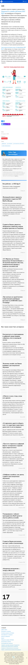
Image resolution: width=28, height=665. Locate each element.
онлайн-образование (6, 145)
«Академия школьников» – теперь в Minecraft (11, 569)
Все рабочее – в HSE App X (11, 184)
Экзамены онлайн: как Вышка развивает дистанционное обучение (12, 365)
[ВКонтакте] (2, 121)
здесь (13, 656)
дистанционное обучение (18, 143)
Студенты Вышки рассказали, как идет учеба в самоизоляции (13, 542)
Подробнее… (16, 175)
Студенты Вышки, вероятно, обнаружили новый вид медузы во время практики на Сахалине (13, 226)
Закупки (2, 638)
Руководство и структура (6, 631)
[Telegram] (4, 121)
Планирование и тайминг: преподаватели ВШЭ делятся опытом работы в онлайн (12, 516)
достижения (9, 143)
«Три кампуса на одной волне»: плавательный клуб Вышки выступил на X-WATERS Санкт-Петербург (13, 299)
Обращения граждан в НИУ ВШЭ (7, 639)
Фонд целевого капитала (6, 641)
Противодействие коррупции (7, 643)
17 (6, 597)
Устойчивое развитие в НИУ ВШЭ (7, 633)
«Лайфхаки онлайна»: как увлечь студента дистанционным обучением (13, 476)
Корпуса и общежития (5, 636)
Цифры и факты (4, 629)
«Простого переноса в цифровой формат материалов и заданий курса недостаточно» (13, 445)
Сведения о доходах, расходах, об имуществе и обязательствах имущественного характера (10, 645)
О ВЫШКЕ (3, 627)
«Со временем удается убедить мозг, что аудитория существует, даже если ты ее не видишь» (13, 425)
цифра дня (4, 143)
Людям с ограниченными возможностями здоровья (11, 649)
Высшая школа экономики (8, 1)
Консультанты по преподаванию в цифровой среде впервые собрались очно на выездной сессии (13, 337)
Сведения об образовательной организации (9, 648)
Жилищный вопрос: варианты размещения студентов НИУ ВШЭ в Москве (12, 199)
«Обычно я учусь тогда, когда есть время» (12, 397)
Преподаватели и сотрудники (7, 634)
